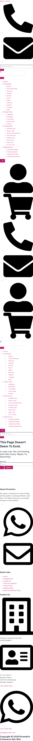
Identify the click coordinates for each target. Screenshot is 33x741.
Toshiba (9, 107)
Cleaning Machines (13, 156)
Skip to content (5, 1)
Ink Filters (10, 119)
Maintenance (8, 147)
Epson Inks (10, 131)
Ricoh (9, 98)
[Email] (18, 568)
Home (5, 81)
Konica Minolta (12, 88)
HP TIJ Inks (11, 145)
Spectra (9, 102)
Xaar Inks (10, 142)
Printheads (7, 84)
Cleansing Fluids (12, 154)
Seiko (9, 100)
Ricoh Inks (10, 140)
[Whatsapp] (18, 538)
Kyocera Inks (11, 135)
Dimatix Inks (11, 128)
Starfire (9, 105)
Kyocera (9, 91)
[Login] (18, 192)
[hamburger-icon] (2, 78)
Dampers (10, 117)
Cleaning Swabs (12, 149)
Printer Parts (8, 112)
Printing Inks (8, 126)
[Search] (2, 70)
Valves (9, 124)
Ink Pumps (10, 121)
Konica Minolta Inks (13, 133)
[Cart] (18, 219)
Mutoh (9, 95)
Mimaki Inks (11, 138)
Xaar (8, 109)
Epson (9, 86)
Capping (10, 114)
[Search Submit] (2, 467)
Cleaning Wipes (12, 152)
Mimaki (9, 93)
